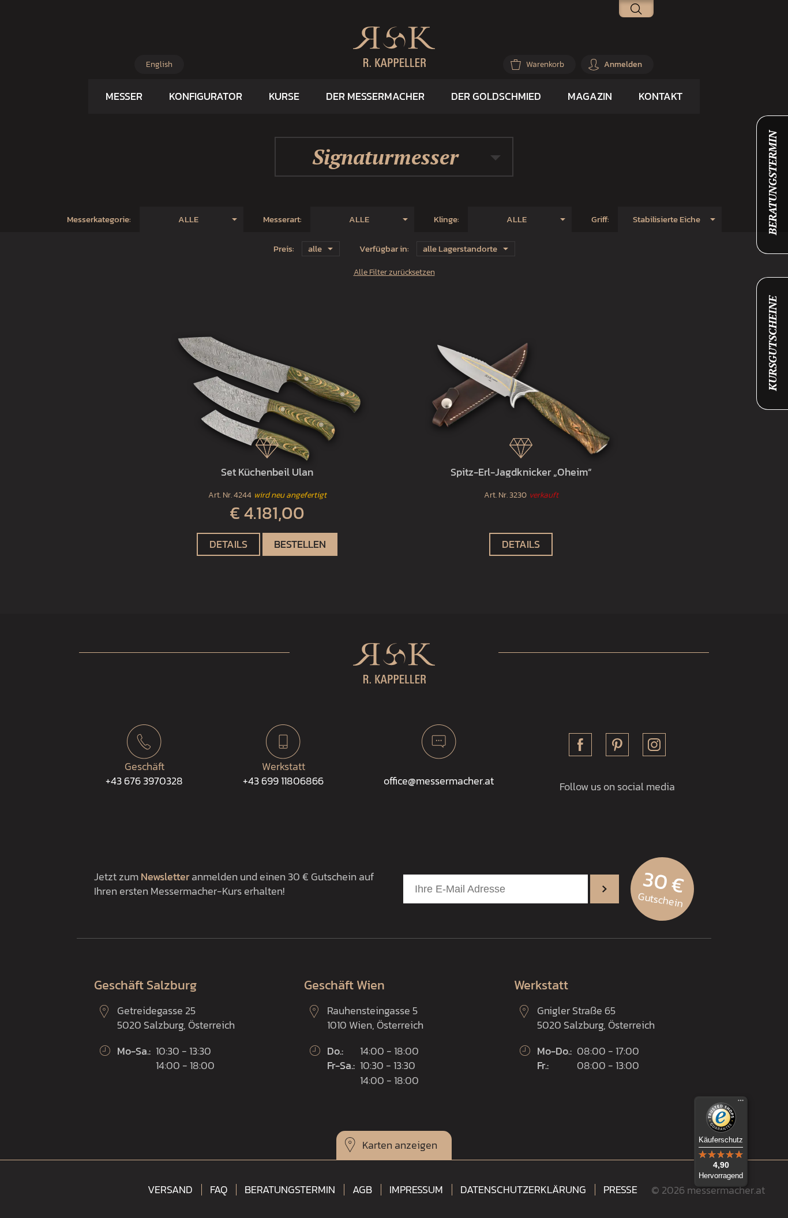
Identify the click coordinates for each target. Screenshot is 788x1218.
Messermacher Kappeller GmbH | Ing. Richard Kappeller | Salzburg (394, 46)
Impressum (416, 1189)
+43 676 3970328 (144, 774)
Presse (620, 1189)
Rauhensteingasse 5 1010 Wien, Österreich (375, 1018)
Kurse (284, 96)
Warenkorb (545, 64)
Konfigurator (205, 96)
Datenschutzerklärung (523, 1189)
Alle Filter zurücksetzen (394, 272)
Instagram (654, 744)
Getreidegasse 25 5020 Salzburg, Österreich (176, 1018)
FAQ (218, 1189)
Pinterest (617, 744)
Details (228, 544)
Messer (124, 96)
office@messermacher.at (439, 781)
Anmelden (623, 64)
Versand (170, 1189)
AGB (362, 1189)
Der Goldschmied (496, 96)
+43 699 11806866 (283, 774)
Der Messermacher (375, 96)
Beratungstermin (290, 1189)
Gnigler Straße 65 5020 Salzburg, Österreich (596, 1018)
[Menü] (741, 1103)
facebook (580, 744)
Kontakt (660, 96)
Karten (377, 1145)
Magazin (590, 96)
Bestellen (300, 544)
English (159, 64)
